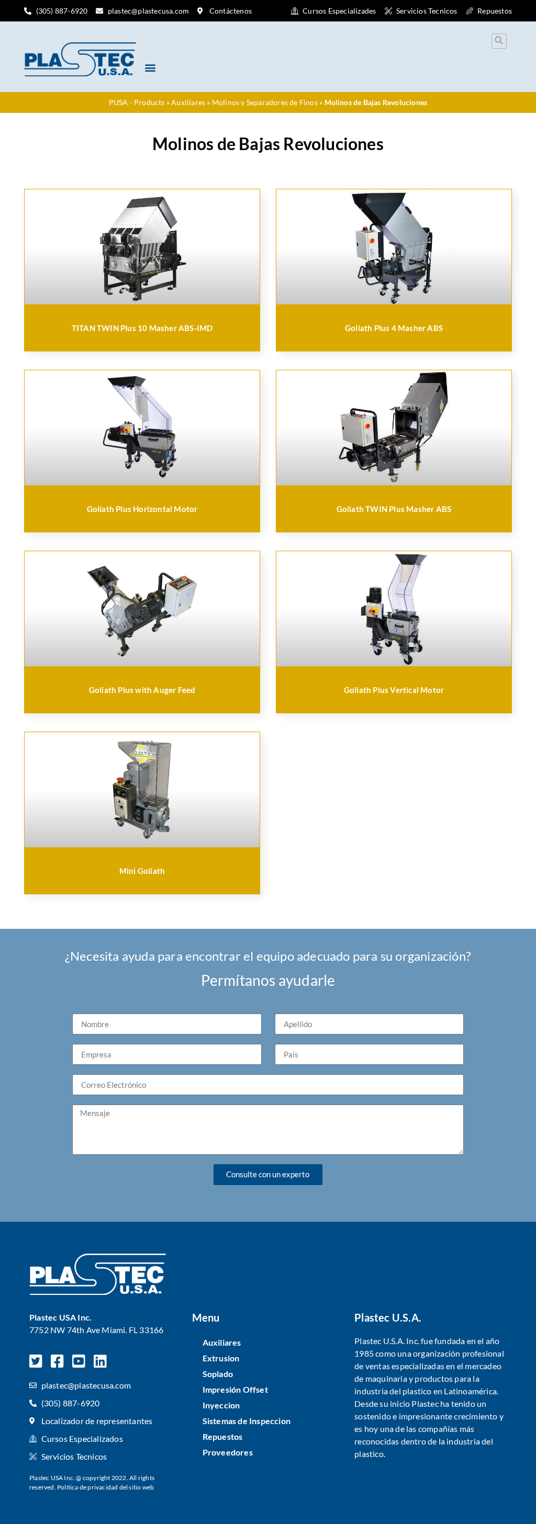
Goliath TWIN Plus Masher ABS (394, 509)
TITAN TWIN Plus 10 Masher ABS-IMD (142, 328)
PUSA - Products (137, 102)
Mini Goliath (142, 870)
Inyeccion (221, 1405)
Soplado (218, 1374)
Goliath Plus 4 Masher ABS (394, 328)
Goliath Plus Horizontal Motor (142, 509)
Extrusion (221, 1358)
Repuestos (223, 1436)
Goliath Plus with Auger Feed (142, 690)
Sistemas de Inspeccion (247, 1421)
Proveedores (228, 1452)
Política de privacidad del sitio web (105, 1487)
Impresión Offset (235, 1389)
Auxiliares (188, 102)
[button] (499, 41)
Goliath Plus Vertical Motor (394, 690)
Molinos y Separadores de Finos (265, 102)
